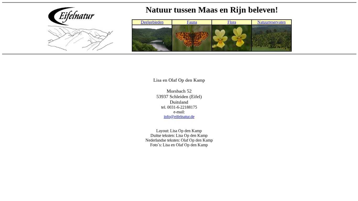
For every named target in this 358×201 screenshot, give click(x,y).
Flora (231, 22)
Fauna (192, 22)
